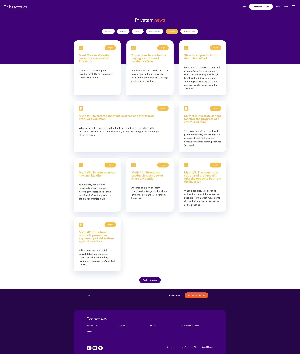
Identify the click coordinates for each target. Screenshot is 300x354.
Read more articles (150, 280)
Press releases (154, 31)
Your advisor (123, 326)
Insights (172, 31)
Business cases (189, 31)
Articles (123, 31)
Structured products (190, 326)
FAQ (195, 347)
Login (244, 7)
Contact (170, 347)
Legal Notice (207, 347)
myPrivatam (92, 326)
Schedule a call (174, 295)
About (152, 326)
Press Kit (183, 347)
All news (108, 31)
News (89, 331)
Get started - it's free (261, 7)
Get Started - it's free (196, 295)
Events (137, 31)
